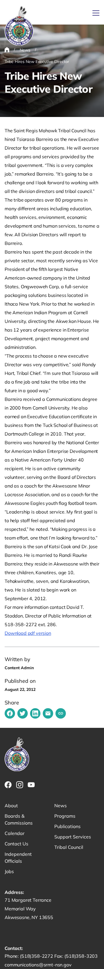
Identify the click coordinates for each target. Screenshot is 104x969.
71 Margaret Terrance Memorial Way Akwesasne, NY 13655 (29, 908)
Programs (64, 816)
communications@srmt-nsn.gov (38, 965)
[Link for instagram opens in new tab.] (19, 784)
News (60, 805)
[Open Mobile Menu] (95, 13)
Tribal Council (68, 847)
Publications (67, 826)
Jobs (9, 871)
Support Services (72, 837)
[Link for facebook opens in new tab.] (8, 784)
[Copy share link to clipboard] (61, 713)
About (11, 805)
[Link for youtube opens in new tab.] (31, 784)
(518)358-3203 (81, 956)
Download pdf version (28, 633)
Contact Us (16, 844)
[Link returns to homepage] (19, 26)
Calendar (15, 833)
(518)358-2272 (37, 956)
